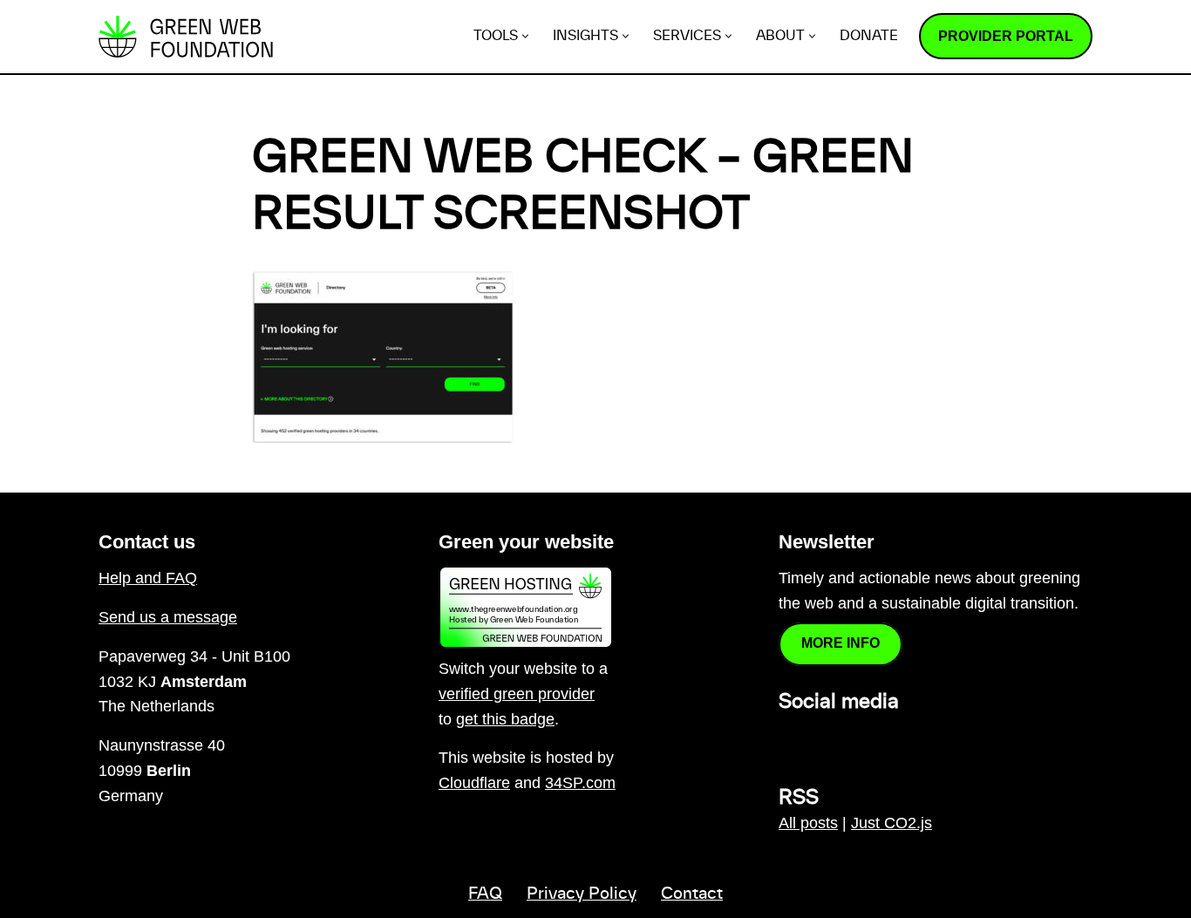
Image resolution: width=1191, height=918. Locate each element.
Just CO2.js (891, 823)
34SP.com (580, 783)
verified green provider (517, 694)
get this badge (505, 719)
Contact (692, 894)
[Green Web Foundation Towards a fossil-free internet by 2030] (186, 37)
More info (840, 643)
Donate (869, 36)
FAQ (485, 894)
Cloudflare (474, 783)
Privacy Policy (581, 894)
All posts (808, 823)
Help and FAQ (148, 578)
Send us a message (168, 617)
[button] (525, 36)
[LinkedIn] (789, 739)
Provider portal (1005, 36)
